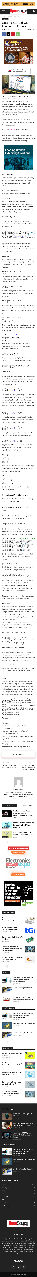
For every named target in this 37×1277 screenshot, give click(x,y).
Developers (17, 16)
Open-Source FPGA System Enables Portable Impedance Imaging (22, 1135)
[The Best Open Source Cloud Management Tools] (30, 1074)
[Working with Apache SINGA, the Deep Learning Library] (30, 959)
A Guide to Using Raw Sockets (23, 988)
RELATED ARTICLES (9, 805)
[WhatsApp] (18, 34)
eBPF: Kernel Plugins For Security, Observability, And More (23, 834)
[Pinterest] (13, 34)
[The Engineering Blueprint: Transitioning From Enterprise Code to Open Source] (7, 813)
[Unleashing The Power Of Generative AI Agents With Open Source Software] (30, 949)
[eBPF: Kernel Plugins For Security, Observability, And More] (7, 834)
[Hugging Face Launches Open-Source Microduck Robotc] (7, 1125)
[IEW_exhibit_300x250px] (18, 906)
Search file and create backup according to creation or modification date (23, 979)
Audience (9, 16)
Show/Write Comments (18, 848)
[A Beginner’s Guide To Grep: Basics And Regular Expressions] (7, 998)
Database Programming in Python (24, 1023)
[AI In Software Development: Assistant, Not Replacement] (30, 920)
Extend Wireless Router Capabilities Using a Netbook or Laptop (27, 767)
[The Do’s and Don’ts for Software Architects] (30, 1055)
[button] (3, 11)
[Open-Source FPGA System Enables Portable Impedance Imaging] (7, 1135)
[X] (8, 34)
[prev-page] (3, 842)
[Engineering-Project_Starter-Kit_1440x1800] (18, 63)
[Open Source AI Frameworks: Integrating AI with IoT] (30, 1084)
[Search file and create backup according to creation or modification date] (7, 980)
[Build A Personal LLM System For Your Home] (30, 939)
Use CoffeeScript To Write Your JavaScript (9, 766)
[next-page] (6, 842)
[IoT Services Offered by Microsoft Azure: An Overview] (30, 1094)
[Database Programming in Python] (7, 1025)
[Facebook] (4, 34)
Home (3, 16)
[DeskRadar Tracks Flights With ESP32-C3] (7, 1116)
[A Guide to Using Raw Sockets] (7, 990)
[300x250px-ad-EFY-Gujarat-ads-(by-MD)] (18, 875)
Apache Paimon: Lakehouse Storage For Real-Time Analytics (23, 825)
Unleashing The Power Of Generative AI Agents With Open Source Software (12, 948)
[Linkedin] (19, 1267)
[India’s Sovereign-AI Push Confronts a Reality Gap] (30, 929)
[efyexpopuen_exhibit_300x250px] (18, 171)
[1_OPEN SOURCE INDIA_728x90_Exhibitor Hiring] (18, 7)
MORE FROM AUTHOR (25, 805)
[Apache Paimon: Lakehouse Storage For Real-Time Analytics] (7, 825)
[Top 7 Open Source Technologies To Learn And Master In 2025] (30, 1065)
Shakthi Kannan (8, 30)
